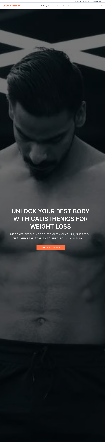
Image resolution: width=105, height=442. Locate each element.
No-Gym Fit (66, 6)
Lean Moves (57, 6)
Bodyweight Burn (46, 6)
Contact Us (86, 1)
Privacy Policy (97, 1)
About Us (78, 1)
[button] (101, 6)
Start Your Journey (50, 248)
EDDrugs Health (11, 5)
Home (37, 6)
